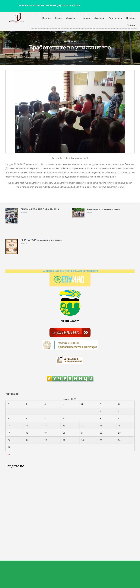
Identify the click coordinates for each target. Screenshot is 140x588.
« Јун (8, 454)
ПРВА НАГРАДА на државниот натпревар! (41, 240)
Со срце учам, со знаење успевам (103, 209)
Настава (86, 18)
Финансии (99, 18)
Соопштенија (115, 18)
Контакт (131, 25)
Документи (71, 18)
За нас (58, 18)
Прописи (130, 18)
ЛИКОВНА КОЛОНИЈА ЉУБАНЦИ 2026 (40, 209)
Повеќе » (24, 212)
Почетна (46, 18)
